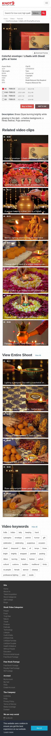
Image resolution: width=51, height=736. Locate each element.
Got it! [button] (39, 728)
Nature (6, 619)
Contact (6, 709)
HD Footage (8, 671)
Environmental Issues (11, 654)
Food (6, 613)
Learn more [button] (8, 732)
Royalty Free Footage (11, 668)
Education (7, 652)
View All (38, 355)
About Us (7, 592)
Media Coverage (10, 707)
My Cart (6, 682)
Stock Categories (10, 597)
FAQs (5, 685)
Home (6, 589)
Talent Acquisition (10, 594)
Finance (6, 624)
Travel (6, 622)
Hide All (34, 527)
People (6, 611)
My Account (8, 679)
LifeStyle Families (10, 641)
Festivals (7, 627)
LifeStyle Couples (10, 643)
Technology (8, 630)
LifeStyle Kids (8, 638)
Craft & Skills (8, 635)
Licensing (7, 696)
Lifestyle (6, 632)
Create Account (9, 687)
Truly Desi (7, 616)
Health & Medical (10, 646)
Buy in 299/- (27, 106)
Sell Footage (8, 600)
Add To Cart (42, 106)
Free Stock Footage (11, 657)
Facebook (8, 718)
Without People (9, 649)
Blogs (6, 602)
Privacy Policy (9, 701)
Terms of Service (10, 704)
